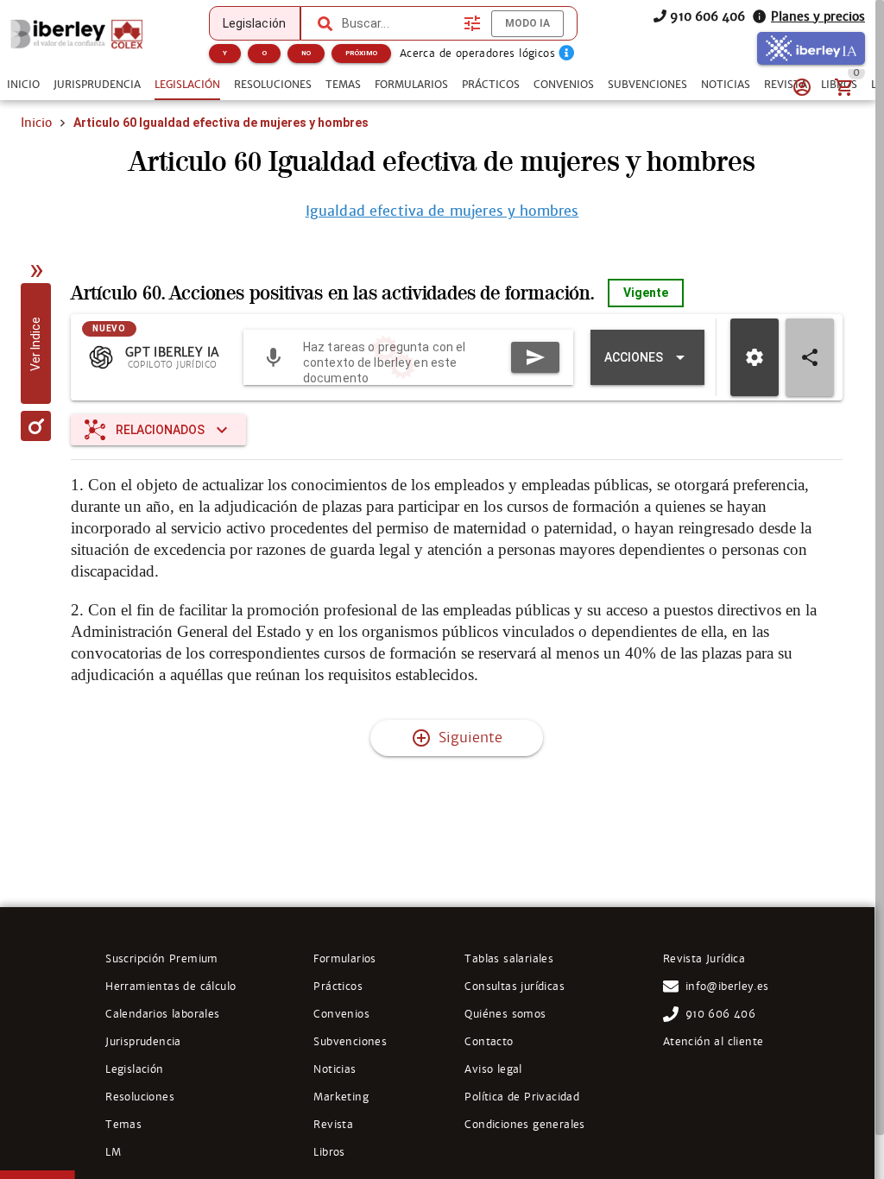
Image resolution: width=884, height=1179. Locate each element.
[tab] (23, 84)
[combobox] (399, 23)
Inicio (36, 122)
